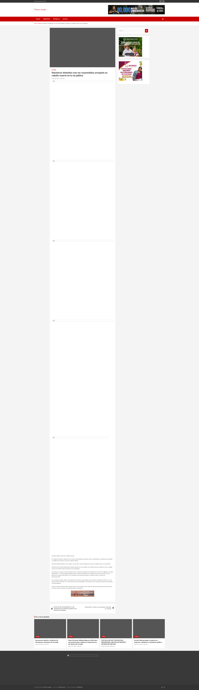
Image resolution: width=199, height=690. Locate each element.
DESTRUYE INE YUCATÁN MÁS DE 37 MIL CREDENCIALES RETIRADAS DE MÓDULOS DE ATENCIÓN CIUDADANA (65, 608)
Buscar (146, 30)
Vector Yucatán (47, 687)
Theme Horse (61, 687)
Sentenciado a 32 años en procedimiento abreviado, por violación (98, 607)
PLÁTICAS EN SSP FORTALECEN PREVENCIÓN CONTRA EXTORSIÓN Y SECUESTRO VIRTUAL (113, 642)
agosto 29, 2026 (39, 644)
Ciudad (38, 19)
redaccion (62, 78)
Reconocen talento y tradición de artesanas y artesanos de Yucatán (46, 641)
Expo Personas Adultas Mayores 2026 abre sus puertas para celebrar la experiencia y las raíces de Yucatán (82, 642)
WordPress (80, 687)
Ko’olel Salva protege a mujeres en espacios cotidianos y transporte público (148, 641)
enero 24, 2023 (55, 78)
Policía (65, 19)
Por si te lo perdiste (42, 617)
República (56, 19)
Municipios (46, 19)
